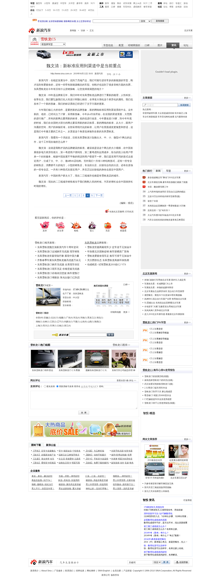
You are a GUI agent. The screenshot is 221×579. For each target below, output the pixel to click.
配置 (121, 45)
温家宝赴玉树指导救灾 (69, 455)
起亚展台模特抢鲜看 (178, 460)
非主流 (62, 459)
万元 (81, 289)
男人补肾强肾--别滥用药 (97, 484)
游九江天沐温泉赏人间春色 (156, 491)
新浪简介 (34, 570)
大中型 (71, 3)
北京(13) (55, 317)
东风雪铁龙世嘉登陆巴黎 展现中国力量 (58, 256)
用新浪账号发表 (66, 386)
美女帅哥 (45, 459)
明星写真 (76, 463)
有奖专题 (128, 451)
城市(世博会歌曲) (119, 455)
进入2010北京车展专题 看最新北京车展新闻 (164, 314)
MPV (32, 7)
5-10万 (48, 10)
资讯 (173, 45)
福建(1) (62, 317)
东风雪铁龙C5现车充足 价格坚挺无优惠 (58, 269)
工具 (101, 7)
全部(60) (39, 317)
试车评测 (127, 3)
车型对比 (127, 7)
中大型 (76, 297)
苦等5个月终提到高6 (154, 478)
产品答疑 (127, 570)
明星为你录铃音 (125, 459)
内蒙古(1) (68, 321)
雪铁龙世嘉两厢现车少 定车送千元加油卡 (109, 247)
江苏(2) (53, 321)
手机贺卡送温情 (101, 459)
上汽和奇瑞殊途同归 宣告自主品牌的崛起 (166, 192)
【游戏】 (89, 463)
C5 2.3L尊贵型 (156, 329)
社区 (160, 7)
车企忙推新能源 (150, 117)
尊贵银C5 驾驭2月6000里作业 (157, 395)
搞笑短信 (67, 451)
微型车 (39, 3)
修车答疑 (147, 7)
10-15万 (56, 10)
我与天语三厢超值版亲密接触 (157, 487)
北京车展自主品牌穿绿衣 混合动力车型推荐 (164, 291)
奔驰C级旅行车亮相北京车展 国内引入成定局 (165, 280)
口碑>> (126, 284)
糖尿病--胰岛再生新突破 (70, 484)
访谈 (83, 30)
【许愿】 (89, 451)
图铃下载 (36, 445)
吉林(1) (46, 321)
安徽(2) (47, 317)
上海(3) (39, 325)
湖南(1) (39, 321)
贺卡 (61, 451)
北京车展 (188, 30)
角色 (131, 463)
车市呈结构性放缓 (166, 117)
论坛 (165, 7)
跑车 (87, 3)
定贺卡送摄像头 (48, 451)
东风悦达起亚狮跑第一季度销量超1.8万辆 (166, 206)
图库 (107, 7)
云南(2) (60, 325)
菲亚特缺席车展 (150, 113)
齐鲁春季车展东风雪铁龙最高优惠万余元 (59, 260)
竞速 (127, 463)
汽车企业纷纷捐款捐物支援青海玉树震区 (166, 220)
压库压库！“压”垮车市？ (159, 210)
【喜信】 (36, 463)
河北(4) (76, 317)
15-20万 (65, 10)
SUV (93, 3)
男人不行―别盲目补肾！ (43, 488)
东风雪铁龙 (91, 242)
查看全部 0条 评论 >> (126, 380)
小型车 (47, 3)
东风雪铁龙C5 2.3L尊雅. (69, 370)
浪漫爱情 (69, 459)
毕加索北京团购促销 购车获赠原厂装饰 (108, 251)
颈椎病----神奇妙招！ (122, 476)
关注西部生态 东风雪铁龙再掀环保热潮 (108, 260)
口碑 (113, 7)
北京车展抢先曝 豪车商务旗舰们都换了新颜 (168, 182)
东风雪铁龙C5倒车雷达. (43, 370)
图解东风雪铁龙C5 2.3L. (96, 370)
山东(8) (83, 321)
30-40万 (82, 10)
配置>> (49, 285)
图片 (160, 45)
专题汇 (178, 3)
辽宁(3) (60, 321)
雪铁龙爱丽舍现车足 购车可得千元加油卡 (109, 256)
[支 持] (44, 225)
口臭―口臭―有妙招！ (95, 476)
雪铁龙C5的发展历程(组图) (156, 376)
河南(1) (83, 317)
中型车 (63, 3)
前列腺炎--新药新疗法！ (124, 484)
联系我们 (69, 570)
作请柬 (114, 459)
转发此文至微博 (116, 211)
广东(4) (69, 317)
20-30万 (73, 10)
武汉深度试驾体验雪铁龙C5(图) (158, 384)
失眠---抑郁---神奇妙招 (69, 476)
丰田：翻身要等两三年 (158, 187)
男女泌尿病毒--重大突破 (70, 488)
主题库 (77, 459)
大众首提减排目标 (166, 113)
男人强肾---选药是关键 (123, 488)
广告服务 (58, 570)
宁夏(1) (76, 321)
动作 (122, 463)
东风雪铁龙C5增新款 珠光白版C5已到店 (58, 277)
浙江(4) (67, 325)
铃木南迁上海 (181, 113)
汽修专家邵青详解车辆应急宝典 (158, 483)
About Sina (46, 570)
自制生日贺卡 (65, 463)
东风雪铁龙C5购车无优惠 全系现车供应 (58, 264)
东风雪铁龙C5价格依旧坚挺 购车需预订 (58, 273)
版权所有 (115, 575)
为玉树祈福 (99, 451)
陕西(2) (97, 321)
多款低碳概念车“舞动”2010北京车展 (164, 177)
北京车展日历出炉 (178, 478)
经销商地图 (115, 312)
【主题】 (36, 459)
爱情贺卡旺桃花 (48, 463)
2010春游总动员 (154, 460)
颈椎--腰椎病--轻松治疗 (42, 484)
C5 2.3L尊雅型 (156, 352)
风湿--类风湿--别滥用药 (69, 480)
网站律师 (91, 570)
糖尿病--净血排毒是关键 (97, 480)
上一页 (68, 195)
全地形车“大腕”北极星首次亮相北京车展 (162, 306)
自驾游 (178, 7)
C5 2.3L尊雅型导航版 (159, 333)
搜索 (119, 7)
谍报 (113, 3)
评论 (165, 3)
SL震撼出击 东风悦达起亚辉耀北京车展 (162, 303)
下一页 (99, 195)
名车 (52, 459)
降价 (119, 3)
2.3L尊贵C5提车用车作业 (155, 388)
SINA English (104, 570)
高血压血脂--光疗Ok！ (42, 480)
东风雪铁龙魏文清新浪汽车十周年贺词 (57, 247)
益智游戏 (115, 463)
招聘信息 (80, 570)
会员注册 (117, 570)
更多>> (126, 312)
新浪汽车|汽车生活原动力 (69, 562)
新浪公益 (51, 445)
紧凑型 (55, 3)
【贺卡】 (89, 459)
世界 (130, 455)
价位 (32, 10)
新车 (107, 3)
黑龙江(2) (91, 317)
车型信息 (108, 45)
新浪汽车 (40, 30)
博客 (171, 7)
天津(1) (53, 325)
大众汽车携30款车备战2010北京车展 (164, 215)
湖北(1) (100, 317)
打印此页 (129, 211)
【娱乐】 (36, 455)
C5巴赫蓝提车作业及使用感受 (158, 399)
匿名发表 (51, 386)
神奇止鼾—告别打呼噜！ (97, 488)
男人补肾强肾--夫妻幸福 (124, 480)
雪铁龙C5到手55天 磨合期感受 (158, 391)
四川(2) (46, 325)
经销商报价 (134, 45)
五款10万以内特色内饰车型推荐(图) (164, 196)
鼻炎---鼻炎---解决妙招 (42, 476)
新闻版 (73, 30)
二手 (150, 3)
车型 (32, 3)
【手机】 (36, 451)
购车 (101, 3)
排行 (171, 3)
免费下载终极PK (101, 463)
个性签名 (76, 451)
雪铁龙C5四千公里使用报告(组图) (159, 403)
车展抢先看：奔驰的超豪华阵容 (158, 287)
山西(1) (90, 321)
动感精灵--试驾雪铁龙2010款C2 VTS (106, 264)
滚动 (186, 3)
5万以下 (39, 10)
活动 (186, 7)
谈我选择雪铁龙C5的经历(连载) (158, 380)
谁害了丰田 (153, 201)
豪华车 (79, 3)
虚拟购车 (137, 7)
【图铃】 (89, 455)
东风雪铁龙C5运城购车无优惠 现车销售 (58, 251)
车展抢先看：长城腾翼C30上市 (158, 283)
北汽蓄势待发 (181, 117)
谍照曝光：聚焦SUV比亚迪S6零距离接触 (163, 295)
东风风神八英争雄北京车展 (156, 310)
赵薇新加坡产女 (48, 455)
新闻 (160, 3)
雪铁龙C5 (48, 39)
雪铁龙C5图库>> (121, 345)
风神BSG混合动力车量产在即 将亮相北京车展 (165, 299)
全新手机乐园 (117, 451)
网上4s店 (137, 3)
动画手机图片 (100, 455)
